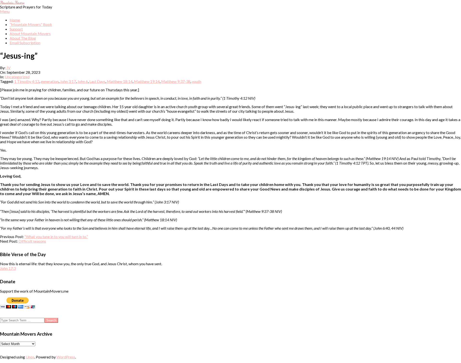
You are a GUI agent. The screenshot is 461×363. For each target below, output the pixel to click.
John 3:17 (68, 81)
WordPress (65, 357)
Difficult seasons (32, 241)
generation (50, 81)
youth (196, 81)
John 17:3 (8, 268)
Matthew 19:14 (147, 81)
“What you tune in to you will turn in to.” (56, 236)
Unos (30, 357)
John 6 (82, 81)
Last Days (97, 81)
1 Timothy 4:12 (26, 81)
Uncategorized (17, 76)
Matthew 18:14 (120, 81)
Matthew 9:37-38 (175, 81)
